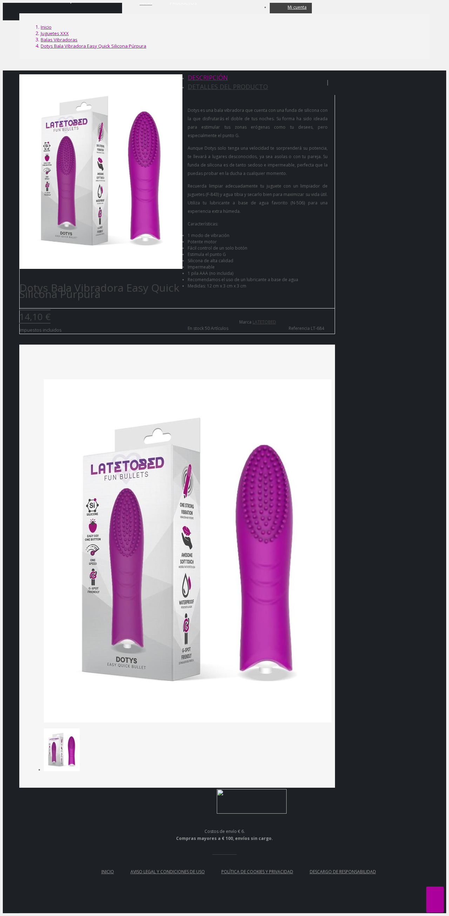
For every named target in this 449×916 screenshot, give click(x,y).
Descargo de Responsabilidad (343, 872)
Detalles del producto (228, 86)
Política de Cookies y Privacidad (257, 872)
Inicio (107, 872)
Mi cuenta (297, 7)
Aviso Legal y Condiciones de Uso (167, 872)
